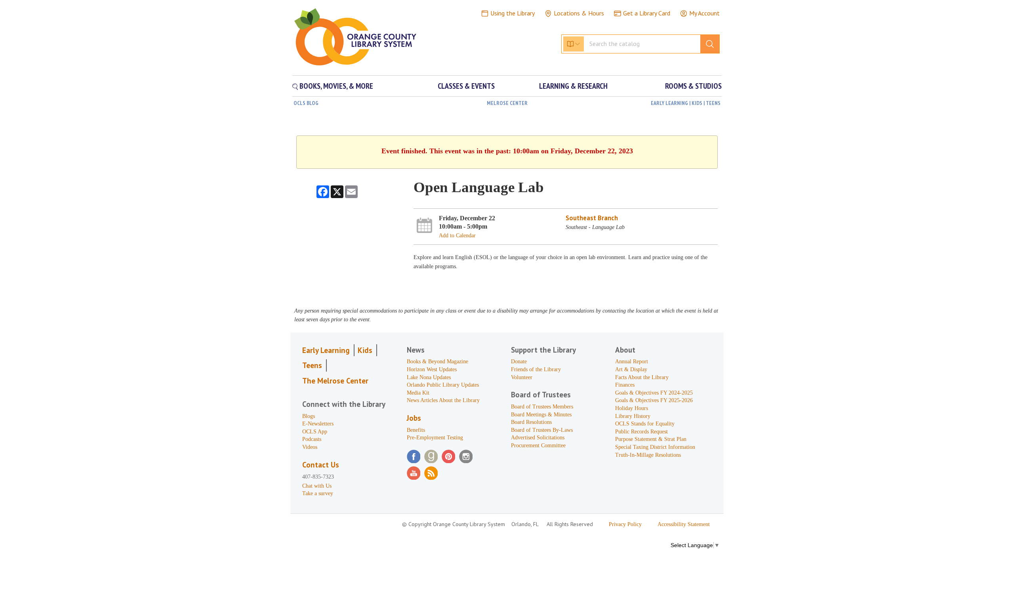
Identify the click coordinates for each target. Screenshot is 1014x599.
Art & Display (631, 369)
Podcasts (311, 439)
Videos (309, 447)
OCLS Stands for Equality (645, 424)
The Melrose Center (335, 380)
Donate (519, 361)
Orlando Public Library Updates (443, 385)
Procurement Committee (538, 445)
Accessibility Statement (684, 524)
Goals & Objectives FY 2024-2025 (654, 393)
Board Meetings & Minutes (541, 415)
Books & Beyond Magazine (437, 361)
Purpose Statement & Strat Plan (650, 439)
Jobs (414, 418)
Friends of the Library (536, 369)
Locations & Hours (579, 13)
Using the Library (512, 13)
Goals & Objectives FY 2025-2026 (654, 400)
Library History (632, 416)
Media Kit (418, 393)
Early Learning (326, 350)
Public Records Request (641, 432)
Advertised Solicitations (537, 438)
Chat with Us (317, 486)
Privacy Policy (625, 524)
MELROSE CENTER (507, 103)
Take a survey (317, 493)
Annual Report (631, 361)
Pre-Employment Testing (435, 438)
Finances (625, 385)
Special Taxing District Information (655, 447)
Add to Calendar (457, 235)
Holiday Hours (631, 408)
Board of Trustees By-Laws (542, 430)
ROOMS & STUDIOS (693, 86)
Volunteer (521, 377)
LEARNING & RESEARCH (573, 86)
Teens (312, 365)
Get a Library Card (646, 13)
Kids (365, 350)
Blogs (308, 416)
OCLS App (314, 432)
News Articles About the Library (443, 400)
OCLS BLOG (306, 103)
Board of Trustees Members (542, 407)
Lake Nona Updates (429, 377)
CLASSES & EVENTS (466, 86)
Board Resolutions (531, 422)
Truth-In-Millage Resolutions (648, 455)
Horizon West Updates (432, 369)
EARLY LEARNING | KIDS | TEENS (685, 103)
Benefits (416, 430)
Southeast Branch (592, 218)
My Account (704, 13)
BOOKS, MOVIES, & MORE (335, 86)
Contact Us (320, 464)
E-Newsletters (318, 424)
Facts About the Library (642, 377)
